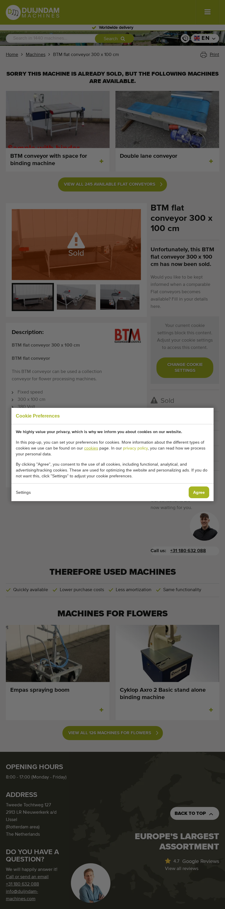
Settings (23, 492)
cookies (91, 448)
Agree (199, 492)
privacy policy (135, 448)
